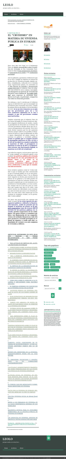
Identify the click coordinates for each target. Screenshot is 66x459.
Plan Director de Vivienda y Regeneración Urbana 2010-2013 (23, 87)
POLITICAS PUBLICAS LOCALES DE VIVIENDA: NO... (52, 146)
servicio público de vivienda (51, 270)
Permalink (11, 423)
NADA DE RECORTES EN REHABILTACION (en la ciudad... (51, 118)
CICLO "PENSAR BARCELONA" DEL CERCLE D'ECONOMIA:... (51, 128)
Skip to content (4, 1)
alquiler (52, 264)
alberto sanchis (48, 213)
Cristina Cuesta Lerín (50, 191)
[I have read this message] (64, 457)
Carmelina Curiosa (49, 233)
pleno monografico (15, 424)
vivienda (47, 267)
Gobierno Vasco (49, 252)
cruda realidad (23, 424)
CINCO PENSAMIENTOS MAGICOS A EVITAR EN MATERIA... (52, 80)
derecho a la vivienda (50, 258)
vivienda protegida (55, 267)
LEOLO (8, 5)
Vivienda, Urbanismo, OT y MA (27, 423)
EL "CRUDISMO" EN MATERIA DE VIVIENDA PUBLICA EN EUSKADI (22, 38)
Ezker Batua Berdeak (50, 249)
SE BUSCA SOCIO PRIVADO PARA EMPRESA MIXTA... (52, 138)
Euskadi (46, 264)
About (21, 14)
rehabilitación (48, 255)
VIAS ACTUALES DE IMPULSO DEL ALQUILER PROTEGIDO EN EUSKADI (23, 244)
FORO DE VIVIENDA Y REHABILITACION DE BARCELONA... (52, 99)
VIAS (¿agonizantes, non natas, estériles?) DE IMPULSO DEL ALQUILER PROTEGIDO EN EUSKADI (21, 20)
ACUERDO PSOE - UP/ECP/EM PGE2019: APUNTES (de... (52, 155)
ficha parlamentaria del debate (27, 71)
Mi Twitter (46, 59)
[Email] (53, 295)
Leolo (45, 203)
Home (6, 14)
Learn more (48, 457)
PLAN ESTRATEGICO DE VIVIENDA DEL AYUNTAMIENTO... (52, 225)
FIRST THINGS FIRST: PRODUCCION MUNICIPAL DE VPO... (52, 204)
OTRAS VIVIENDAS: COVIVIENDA (24, 23)
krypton (46, 223)
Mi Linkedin (47, 55)
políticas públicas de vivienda (52, 261)
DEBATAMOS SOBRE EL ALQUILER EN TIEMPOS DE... (52, 235)
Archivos (14, 14)
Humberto (47, 180)
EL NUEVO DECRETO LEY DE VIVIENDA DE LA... (52, 89)
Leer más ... (54, 39)
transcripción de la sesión (17, 72)
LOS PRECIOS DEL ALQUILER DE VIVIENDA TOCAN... (52, 108)
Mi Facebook (47, 63)
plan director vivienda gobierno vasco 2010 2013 (18, 423)
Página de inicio (11, 23)
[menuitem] (6, 14)
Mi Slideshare (47, 68)
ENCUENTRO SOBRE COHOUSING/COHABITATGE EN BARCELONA (52, 165)
